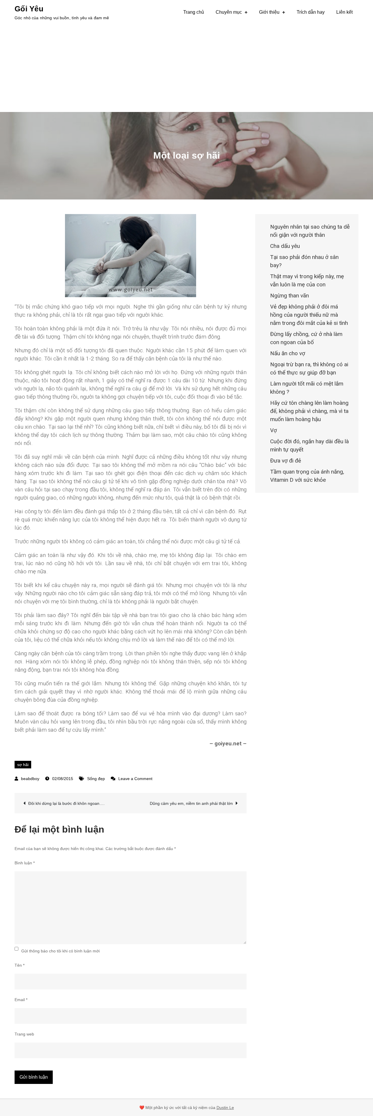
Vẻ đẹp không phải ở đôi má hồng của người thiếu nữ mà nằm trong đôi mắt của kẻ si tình (309, 314)
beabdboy (30, 778)
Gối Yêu (29, 8)
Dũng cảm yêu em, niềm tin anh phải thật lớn (191, 803)
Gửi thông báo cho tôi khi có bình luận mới (60, 951)
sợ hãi (23, 764)
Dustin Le (225, 1107)
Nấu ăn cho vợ (287, 353)
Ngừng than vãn (289, 295)
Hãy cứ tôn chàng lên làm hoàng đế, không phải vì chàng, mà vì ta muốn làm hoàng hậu (309, 411)
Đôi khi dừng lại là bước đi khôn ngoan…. (66, 803)
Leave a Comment (135, 778)
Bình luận (25, 863)
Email (21, 999)
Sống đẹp (96, 778)
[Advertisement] (186, 68)
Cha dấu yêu (285, 246)
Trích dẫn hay (311, 12)
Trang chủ (193, 12)
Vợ (273, 430)
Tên (19, 965)
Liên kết (344, 12)
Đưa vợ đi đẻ (285, 460)
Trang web (24, 1034)
